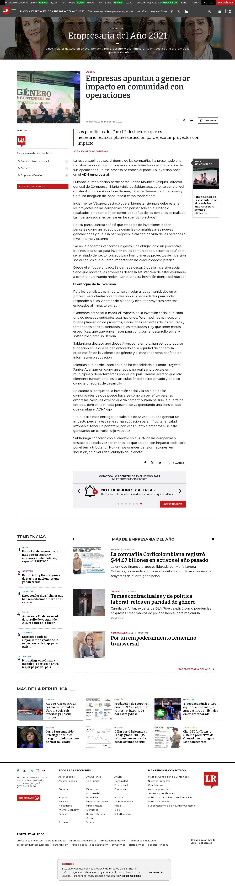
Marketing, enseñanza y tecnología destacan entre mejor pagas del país (40, 664)
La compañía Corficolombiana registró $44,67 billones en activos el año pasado (159, 557)
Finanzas (63, 801)
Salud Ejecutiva (122, 814)
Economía (120, 789)
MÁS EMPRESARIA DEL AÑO (194, 669)
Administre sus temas (33, 186)
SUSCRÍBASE (225, 2)
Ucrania (50, 699)
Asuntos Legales (67, 781)
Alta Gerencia (94, 776)
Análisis (118, 776)
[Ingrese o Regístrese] (229, 11)
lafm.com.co (118, 844)
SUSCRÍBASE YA (172, 504)
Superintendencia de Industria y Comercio (172, 805)
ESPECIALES (38, 11)
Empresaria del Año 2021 (117, 35)
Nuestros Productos (159, 781)
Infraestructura (94, 805)
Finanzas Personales (97, 801)
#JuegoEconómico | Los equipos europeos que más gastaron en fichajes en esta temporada (200, 709)
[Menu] (14, 11)
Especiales (92, 797)
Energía (118, 699)
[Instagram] (39, 771)
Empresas (64, 797)
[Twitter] (178, 11)
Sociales (63, 822)
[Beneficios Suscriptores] (219, 11)
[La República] (6, 11)
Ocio (117, 809)
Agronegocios (66, 776)
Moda (25, 547)
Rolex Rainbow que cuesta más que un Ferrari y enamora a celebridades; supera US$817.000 (40, 556)
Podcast (63, 814)
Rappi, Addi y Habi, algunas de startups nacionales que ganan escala (41, 578)
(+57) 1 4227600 (26, 786)
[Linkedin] (191, 120)
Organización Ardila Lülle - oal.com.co (203, 841)
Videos (90, 822)
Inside (117, 805)
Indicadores (65, 805)
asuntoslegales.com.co (30, 840)
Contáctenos (155, 785)
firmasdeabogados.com (113, 840)
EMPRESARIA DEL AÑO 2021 (67, 11)
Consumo (63, 789)
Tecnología (190, 727)
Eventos (118, 797)
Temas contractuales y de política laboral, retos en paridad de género (153, 599)
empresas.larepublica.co (83, 840)
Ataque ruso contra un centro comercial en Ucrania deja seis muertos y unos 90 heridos (61, 710)
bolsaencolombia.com (143, 840)
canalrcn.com (60, 844)
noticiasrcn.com (99, 844)
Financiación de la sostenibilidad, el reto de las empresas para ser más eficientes (205, 205)
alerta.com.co (137, 844)
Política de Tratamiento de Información (170, 797)
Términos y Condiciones (161, 793)
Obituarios (92, 809)
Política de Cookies (128, 875)
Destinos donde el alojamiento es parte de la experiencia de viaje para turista (40, 641)
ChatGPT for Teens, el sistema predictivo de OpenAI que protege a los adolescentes (198, 737)
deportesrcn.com (158, 844)
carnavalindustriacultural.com (33, 844)
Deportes (27, 591)
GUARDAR (210, 120)
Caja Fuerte (92, 781)
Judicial (50, 727)
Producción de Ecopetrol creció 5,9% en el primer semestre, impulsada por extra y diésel (131, 709)
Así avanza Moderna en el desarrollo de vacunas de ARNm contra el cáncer (40, 620)
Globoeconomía (123, 801)
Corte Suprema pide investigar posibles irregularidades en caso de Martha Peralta (62, 737)
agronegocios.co (55, 840)
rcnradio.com (79, 844)
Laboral (26, 656)
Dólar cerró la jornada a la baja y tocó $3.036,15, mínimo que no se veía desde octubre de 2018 (130, 737)
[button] (78, 492)
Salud (25, 612)
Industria (27, 571)
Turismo (27, 632)
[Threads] (45, 771)
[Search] (209, 11)
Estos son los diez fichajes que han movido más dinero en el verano (42, 599)
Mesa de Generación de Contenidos (168, 776)
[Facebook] (172, 11)
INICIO (24, 11)
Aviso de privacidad (159, 789)
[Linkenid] (186, 11)
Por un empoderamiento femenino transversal (153, 641)
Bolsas (118, 727)
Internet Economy (68, 809)
